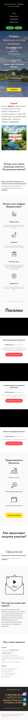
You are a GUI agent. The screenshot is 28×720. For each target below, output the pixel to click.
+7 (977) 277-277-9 (6, 653)
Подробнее (4, 190)
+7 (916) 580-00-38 (14, 122)
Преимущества (14, 19)
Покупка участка (14, 16)
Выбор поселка (14, 22)
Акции (14, 13)
